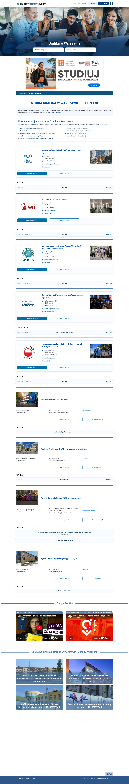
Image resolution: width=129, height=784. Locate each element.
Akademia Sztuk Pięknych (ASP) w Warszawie (79, 131)
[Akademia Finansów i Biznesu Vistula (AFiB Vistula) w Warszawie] (28, 254)
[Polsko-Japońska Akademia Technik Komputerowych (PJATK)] (28, 352)
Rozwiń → (109, 187)
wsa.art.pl (85, 570)
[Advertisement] (64, 28)
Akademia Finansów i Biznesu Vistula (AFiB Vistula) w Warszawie (37, 133)
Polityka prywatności (27, 779)
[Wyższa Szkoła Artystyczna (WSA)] (27, 558)
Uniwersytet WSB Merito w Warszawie (77, 128)
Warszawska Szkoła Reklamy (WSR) (76, 133)
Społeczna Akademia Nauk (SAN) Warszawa (32, 128)
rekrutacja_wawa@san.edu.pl (52, 164)
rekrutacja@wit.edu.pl (50, 210)
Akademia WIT (23, 131)
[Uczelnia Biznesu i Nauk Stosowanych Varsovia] (28, 303)
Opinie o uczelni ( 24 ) (32, 367)
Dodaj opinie (98, 578)
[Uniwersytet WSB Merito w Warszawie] (27, 399)
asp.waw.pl (85, 458)
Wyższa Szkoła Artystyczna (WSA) (76, 136)
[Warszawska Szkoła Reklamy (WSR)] (27, 497)
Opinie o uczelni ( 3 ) (97, 419)
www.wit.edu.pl (48, 213)
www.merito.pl (86, 411)
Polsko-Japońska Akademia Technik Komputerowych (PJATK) (36, 138)
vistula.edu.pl (48, 262)
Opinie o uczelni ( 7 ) (32, 318)
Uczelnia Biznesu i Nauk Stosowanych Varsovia (32, 136)
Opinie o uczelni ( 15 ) (32, 269)
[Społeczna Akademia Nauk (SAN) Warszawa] (28, 158)
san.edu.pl (47, 167)
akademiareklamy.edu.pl (88, 510)
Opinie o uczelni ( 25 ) (32, 173)
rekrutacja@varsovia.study (51, 309)
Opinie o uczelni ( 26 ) (32, 220)
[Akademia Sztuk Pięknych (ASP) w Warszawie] (27, 448)
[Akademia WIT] (28, 206)
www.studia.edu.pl (49, 312)
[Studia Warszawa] (31, 3)
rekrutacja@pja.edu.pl (50, 358)
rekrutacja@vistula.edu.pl (51, 260)
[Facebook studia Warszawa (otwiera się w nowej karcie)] (111, 3)
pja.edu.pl (47, 361)
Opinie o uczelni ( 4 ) (97, 520)
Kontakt (93, 3)
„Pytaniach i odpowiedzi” (54, 112)
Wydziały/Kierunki (64, 173)
